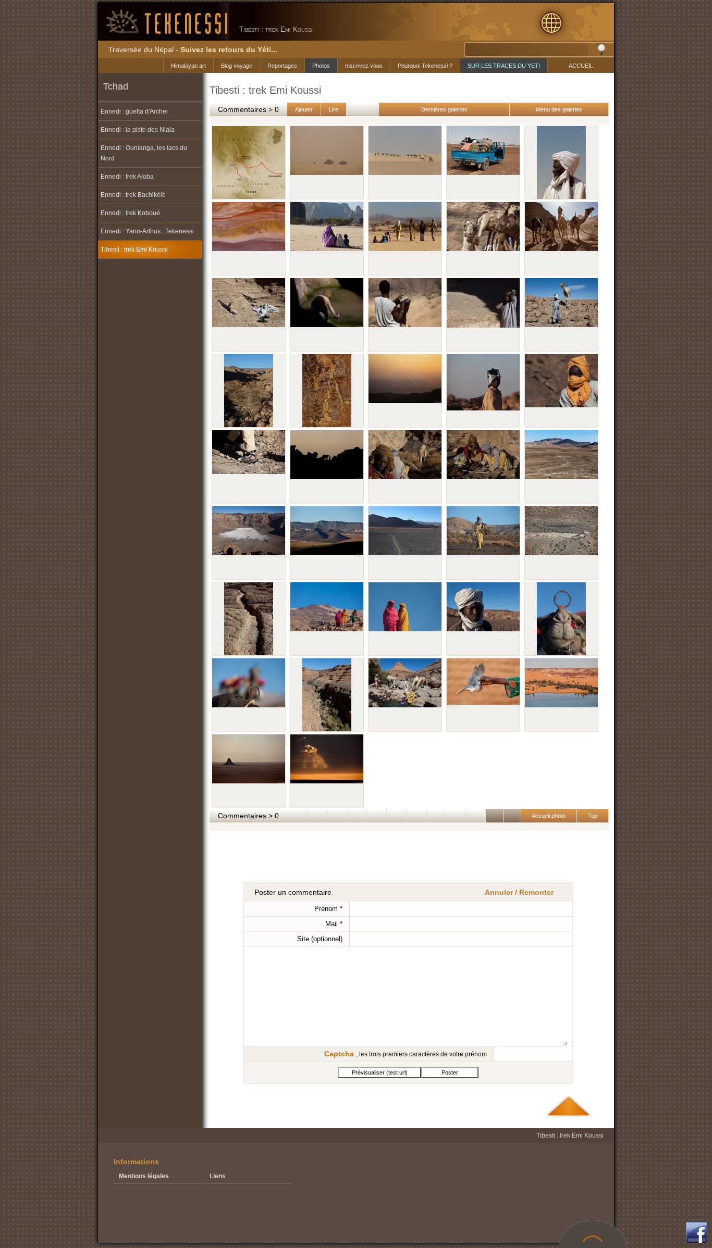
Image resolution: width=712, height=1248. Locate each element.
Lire (333, 109)
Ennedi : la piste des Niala (138, 129)
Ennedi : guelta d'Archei (134, 111)
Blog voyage (236, 66)
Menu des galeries (559, 109)
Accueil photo (549, 816)
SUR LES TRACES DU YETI (504, 66)
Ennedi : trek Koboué (130, 213)
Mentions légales (144, 1176)
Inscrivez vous (364, 66)
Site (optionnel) (319, 939)
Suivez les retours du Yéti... (228, 49)
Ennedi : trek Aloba (127, 176)
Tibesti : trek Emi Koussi (134, 249)
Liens (218, 1176)
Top (592, 816)
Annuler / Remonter (519, 892)
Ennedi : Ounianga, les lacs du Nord (144, 153)
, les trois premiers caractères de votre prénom (405, 1054)
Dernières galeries (444, 109)
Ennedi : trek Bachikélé (133, 194)
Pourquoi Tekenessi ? (425, 66)
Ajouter (304, 109)
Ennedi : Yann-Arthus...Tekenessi (147, 231)
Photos (321, 66)
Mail (333, 924)
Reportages (282, 66)
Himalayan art (188, 66)
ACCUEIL (581, 66)
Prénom (328, 909)
